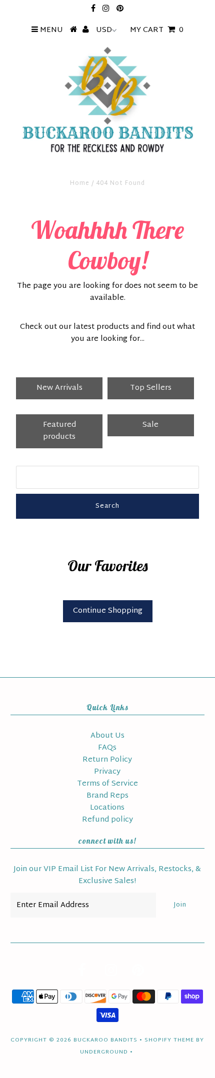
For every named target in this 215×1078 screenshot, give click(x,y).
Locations (107, 808)
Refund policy (107, 820)
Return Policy (107, 760)
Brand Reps (107, 796)
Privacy (107, 772)
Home (80, 183)
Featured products (59, 431)
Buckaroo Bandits (106, 1040)
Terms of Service (107, 784)
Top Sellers (151, 388)
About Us (107, 736)
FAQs (107, 748)
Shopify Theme (169, 1040)
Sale (150, 425)
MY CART (157, 30)
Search (108, 506)
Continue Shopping (107, 611)
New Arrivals (59, 388)
